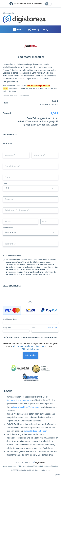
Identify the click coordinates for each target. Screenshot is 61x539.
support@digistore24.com (35, 431)
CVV (33, 328)
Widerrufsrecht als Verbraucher (25, 407)
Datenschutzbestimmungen (19, 400)
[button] (53, 188)
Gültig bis (6, 328)
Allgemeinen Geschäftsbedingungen (28, 346)
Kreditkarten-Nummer (11, 319)
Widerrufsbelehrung (30, 349)
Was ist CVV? (53, 327)
